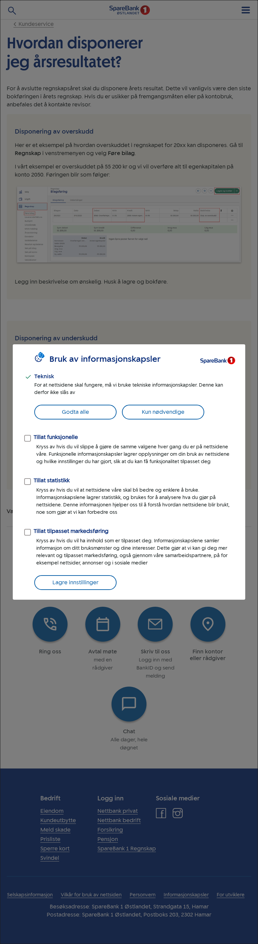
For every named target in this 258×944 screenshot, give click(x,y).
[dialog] (129, 472)
